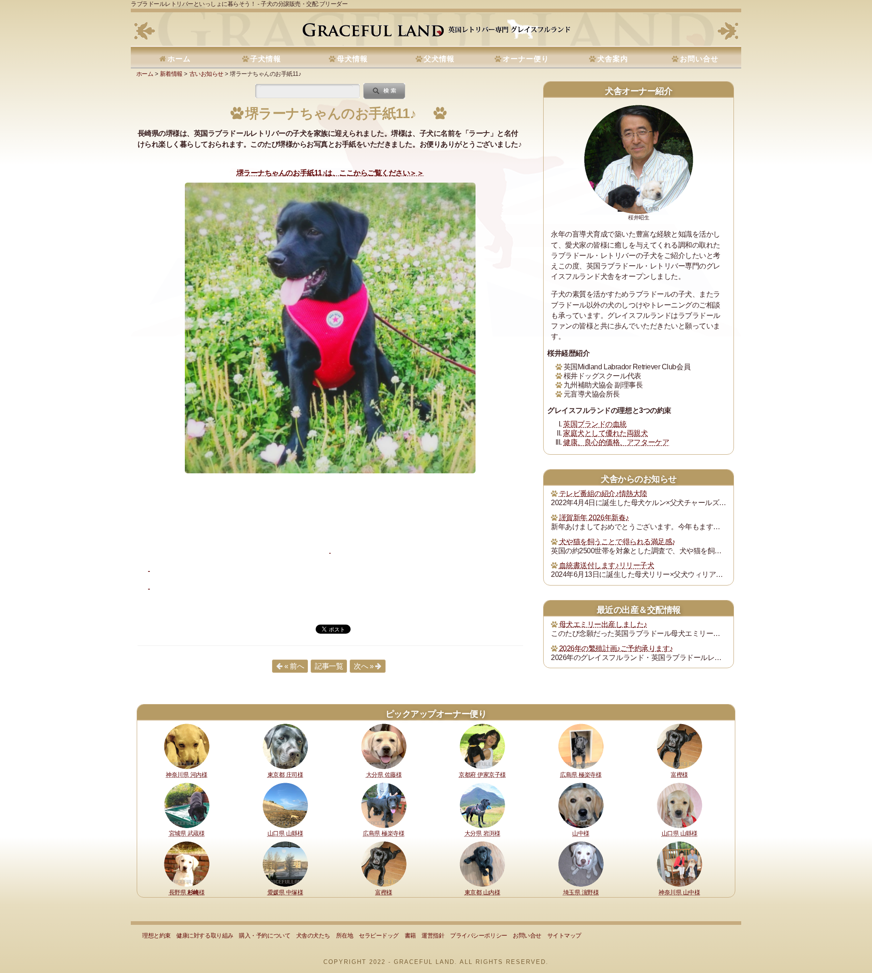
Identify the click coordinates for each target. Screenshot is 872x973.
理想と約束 (156, 935)
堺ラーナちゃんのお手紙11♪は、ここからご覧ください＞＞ (330, 173)
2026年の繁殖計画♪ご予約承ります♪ (616, 648)
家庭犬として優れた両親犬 (605, 433)
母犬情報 (352, 59)
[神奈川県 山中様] (679, 864)
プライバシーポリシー (478, 935)
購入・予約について (264, 935)
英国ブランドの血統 (595, 424)
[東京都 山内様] (482, 864)
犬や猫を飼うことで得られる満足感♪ (617, 542)
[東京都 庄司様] (285, 746)
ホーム (179, 59)
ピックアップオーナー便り (436, 714)
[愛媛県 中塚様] (285, 864)
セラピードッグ (379, 935)
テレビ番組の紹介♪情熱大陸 (603, 493)
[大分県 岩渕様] (482, 805)
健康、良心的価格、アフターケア (616, 442)
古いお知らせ (206, 73)
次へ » (363, 666)
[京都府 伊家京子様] (482, 746)
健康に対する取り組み (204, 935)
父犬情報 (439, 59)
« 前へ (294, 666)
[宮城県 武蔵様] (186, 805)
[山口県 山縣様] (285, 805)
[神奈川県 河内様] (186, 746)
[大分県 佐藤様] (383, 746)
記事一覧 (329, 666)
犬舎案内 (612, 59)
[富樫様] (679, 746)
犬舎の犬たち (313, 935)
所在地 (344, 935)
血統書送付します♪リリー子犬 (606, 565)
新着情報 (171, 73)
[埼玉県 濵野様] (581, 864)
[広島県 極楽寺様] (581, 746)
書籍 (410, 935)
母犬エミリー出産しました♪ (603, 624)
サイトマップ (564, 935)
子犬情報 (265, 59)
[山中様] (581, 805)
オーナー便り (526, 59)
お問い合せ (699, 59)
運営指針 (432, 935)
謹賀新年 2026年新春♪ (594, 517)
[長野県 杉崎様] (186, 864)
